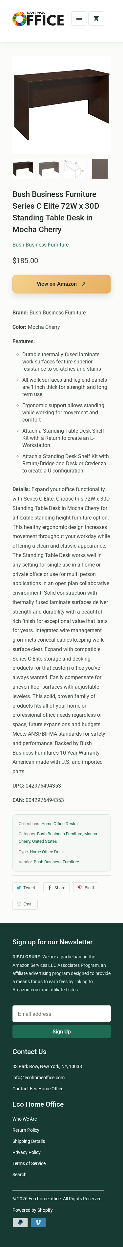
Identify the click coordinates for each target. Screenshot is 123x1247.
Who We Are (24, 1119)
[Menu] (79, 18)
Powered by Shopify (32, 1210)
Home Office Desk (47, 851)
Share (59, 887)
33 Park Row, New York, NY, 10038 (47, 1066)
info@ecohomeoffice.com (38, 1077)
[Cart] (96, 18)
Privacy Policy (26, 1152)
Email (28, 904)
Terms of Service (29, 1163)
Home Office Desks (59, 823)
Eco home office (45, 1198)
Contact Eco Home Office (37, 1088)
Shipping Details (28, 1141)
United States (44, 841)
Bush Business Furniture (40, 245)
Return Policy (25, 1130)
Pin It (89, 887)
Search (19, 1174)
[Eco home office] (38, 23)
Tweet (29, 887)
